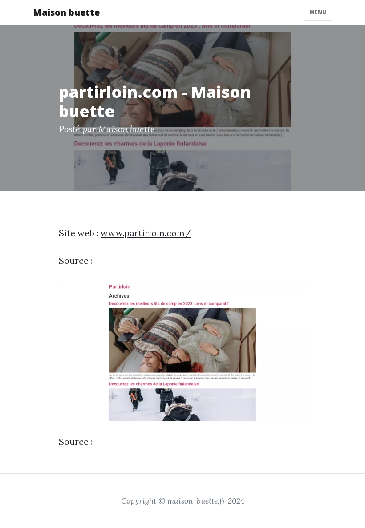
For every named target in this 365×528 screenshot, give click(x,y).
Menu (317, 12)
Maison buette (66, 12)
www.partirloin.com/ (146, 232)
